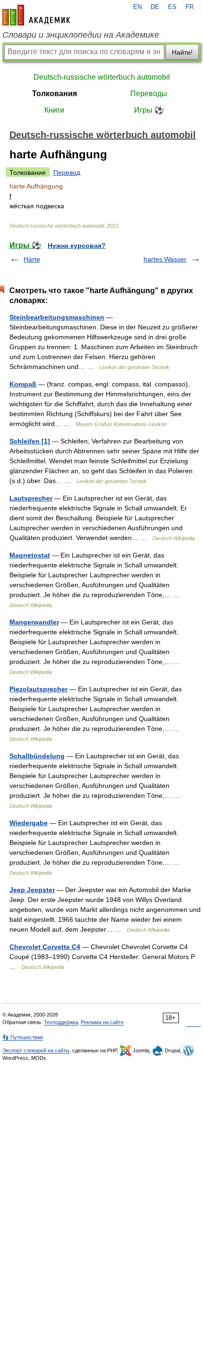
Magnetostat (29, 555)
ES (172, 7)
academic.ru (36, 15)
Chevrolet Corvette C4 (44, 947)
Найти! (182, 52)
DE (155, 7)
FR (190, 7)
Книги (54, 110)
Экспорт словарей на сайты (35, 1050)
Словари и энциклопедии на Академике (80, 35)
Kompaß (22, 384)
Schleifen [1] (29, 441)
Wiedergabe (28, 823)
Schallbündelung (37, 756)
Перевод (66, 172)
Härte (32, 259)
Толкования (54, 94)
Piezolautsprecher (38, 689)
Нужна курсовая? (77, 245)
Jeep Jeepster (32, 890)
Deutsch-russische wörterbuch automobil (102, 77)
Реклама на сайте (102, 1022)
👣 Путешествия (22, 1037)
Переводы (148, 94)
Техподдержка (61, 1022)
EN (137, 7)
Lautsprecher (30, 498)
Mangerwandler (34, 622)
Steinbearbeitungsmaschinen (56, 317)
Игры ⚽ (149, 110)
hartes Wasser (165, 259)
